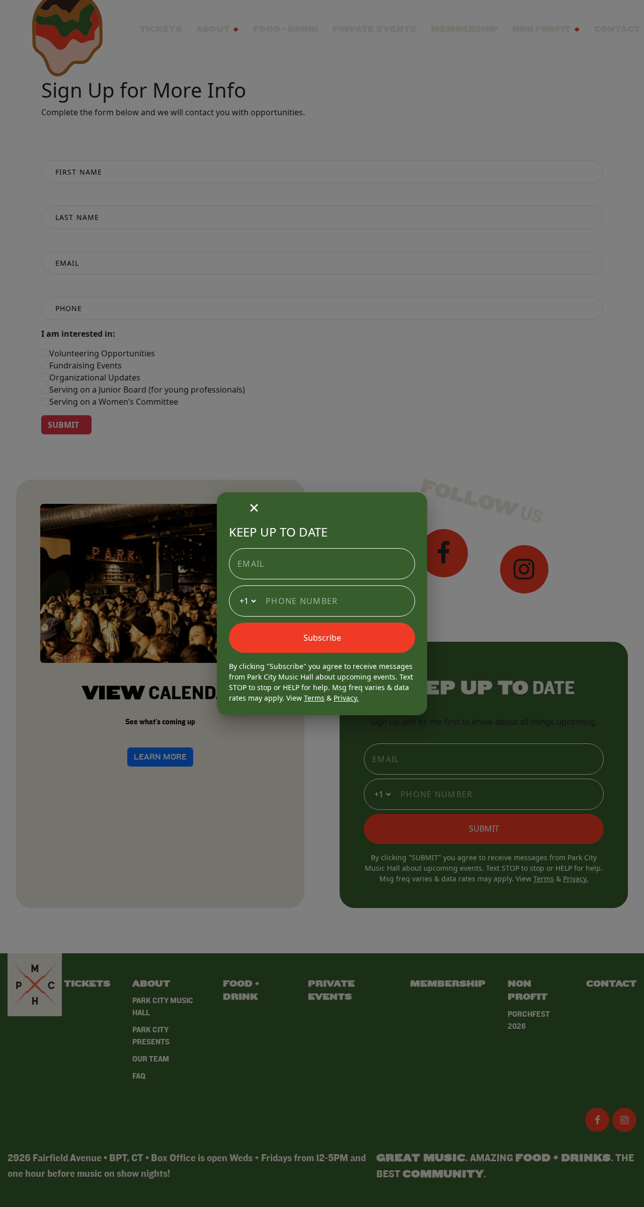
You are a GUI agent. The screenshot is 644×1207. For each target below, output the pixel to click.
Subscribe (322, 637)
